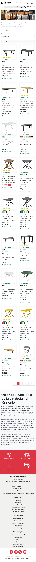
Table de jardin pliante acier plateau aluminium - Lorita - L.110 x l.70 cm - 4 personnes (27, 330)
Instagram (24, 552)
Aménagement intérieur (18, 507)
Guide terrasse (18, 518)
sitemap (28, 558)
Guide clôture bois (18, 523)
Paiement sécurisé (18, 486)
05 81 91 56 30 (30, 7)
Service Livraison (18, 479)
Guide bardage (18, 521)
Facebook (11, 552)
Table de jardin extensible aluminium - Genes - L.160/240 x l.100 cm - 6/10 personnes (26, 68)
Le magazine (18, 525)
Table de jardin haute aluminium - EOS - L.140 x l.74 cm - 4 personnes (26, 254)
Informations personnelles (18, 535)
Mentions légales (9, 556)
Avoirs (18, 539)
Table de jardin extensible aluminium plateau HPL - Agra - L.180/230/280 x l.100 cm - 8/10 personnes (8, 107)
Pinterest (20, 552)
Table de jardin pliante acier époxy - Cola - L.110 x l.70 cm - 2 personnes (8, 144)
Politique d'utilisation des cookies (15, 558)
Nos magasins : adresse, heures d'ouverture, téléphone (18, 493)
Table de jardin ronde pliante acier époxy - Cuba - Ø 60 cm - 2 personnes (26, 368)
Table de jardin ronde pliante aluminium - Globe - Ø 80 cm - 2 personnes (26, 219)
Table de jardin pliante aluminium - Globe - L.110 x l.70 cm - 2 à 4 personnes (8, 219)
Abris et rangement (18, 511)
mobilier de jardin (6, 423)
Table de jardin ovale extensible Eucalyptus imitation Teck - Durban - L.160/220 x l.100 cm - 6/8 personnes (26, 105)
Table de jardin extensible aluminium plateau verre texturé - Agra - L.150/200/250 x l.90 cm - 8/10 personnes (9, 69)
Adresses (18, 542)
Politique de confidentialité (23, 556)
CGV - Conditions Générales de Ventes (18, 481)
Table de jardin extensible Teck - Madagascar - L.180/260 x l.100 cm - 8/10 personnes (9, 366)
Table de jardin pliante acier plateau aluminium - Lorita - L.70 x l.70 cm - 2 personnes (9, 330)
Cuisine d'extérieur (18, 509)
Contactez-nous (18, 488)
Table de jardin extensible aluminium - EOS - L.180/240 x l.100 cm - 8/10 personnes (8, 257)
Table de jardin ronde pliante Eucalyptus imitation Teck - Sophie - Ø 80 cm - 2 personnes (9, 179)
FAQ (18, 491)
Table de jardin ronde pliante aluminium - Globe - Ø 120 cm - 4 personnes (26, 292)
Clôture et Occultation (18, 505)
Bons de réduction (18, 544)
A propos (18, 484)
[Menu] (2, 7)
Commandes (18, 537)
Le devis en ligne (18, 528)
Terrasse (18, 500)
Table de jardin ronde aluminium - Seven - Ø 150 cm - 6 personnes (8, 291)
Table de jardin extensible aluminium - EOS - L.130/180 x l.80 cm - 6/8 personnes (27, 144)
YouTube (16, 552)
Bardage (18, 502)
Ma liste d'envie (18, 546)
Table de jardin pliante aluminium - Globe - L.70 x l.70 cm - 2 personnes (26, 181)
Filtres (5, 41)
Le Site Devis (17, 2)
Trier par (3, 34)
